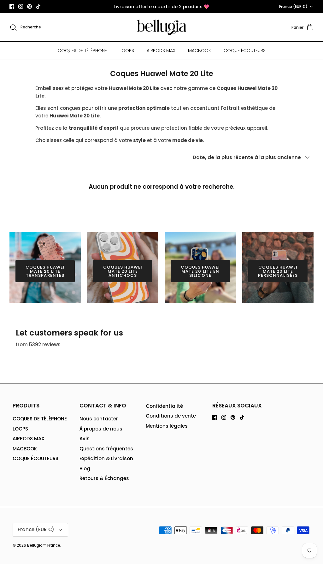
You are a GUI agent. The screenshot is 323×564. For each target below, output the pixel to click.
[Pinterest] (29, 6)
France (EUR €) (293, 6)
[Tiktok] (38, 6)
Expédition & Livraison (106, 458)
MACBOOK (199, 50)
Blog (84, 468)
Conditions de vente (171, 416)
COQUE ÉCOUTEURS (245, 50)
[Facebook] (11, 6)
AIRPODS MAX (161, 50)
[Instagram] (20, 6)
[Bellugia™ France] (161, 27)
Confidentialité (164, 406)
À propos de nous (100, 428)
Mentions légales (167, 426)
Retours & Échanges (104, 478)
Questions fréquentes (106, 448)
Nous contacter (98, 418)
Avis (84, 438)
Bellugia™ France (43, 545)
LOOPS (127, 50)
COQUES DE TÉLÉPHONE (82, 50)
